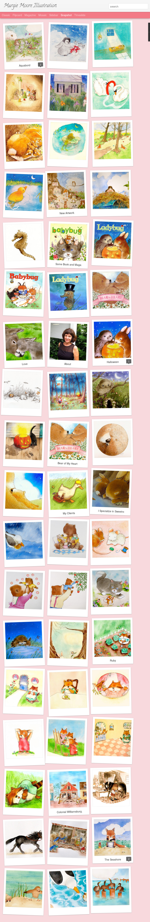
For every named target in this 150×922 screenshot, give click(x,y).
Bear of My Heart (68, 463)
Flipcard (17, 15)
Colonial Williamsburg (69, 811)
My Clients (69, 513)
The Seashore (113, 859)
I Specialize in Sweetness (113, 511)
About (67, 364)
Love (25, 364)
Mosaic (42, 15)
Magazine (30, 15)
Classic (6, 15)
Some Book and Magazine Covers (75, 264)
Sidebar (53, 15)
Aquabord (24, 65)
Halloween (113, 362)
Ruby (113, 660)
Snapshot (66, 15)
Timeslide (79, 15)
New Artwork (66, 213)
